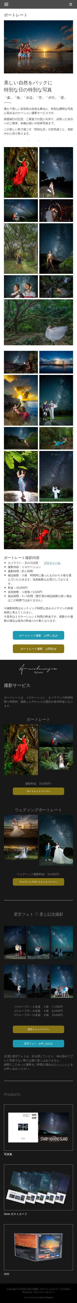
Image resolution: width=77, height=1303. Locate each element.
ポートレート (62, 1064)
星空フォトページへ (38, 1029)
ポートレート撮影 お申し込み (38, 635)
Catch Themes (46, 1297)
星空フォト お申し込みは (38, 1043)
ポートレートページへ (38, 791)
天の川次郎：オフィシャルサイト (43, 1288)
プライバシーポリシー (44, 1292)
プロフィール (52, 563)
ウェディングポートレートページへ (38, 881)
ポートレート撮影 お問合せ (38, 649)
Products (12, 1094)
